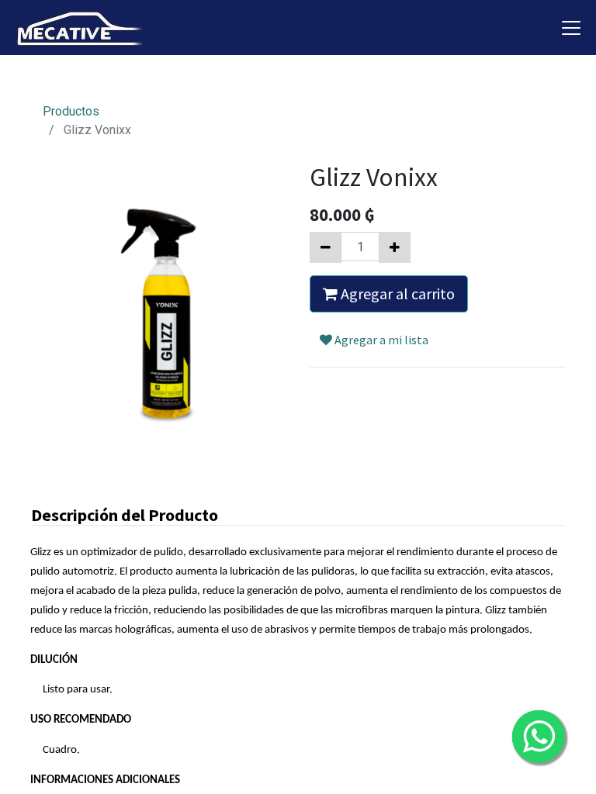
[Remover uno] (325, 247)
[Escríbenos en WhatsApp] (538, 736)
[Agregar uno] (394, 247)
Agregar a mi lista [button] (380, 339)
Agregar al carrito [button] (396, 293)
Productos (71, 111)
